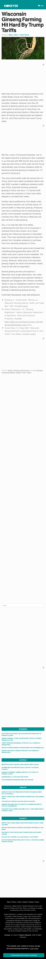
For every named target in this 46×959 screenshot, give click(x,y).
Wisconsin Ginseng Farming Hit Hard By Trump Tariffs (23, 22)
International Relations (8, 372)
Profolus (31, 902)
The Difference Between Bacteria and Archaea (17, 780)
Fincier (37, 902)
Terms (20, 902)
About (9, 902)
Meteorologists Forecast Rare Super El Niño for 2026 (20, 764)
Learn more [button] (34, 948)
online (25, 306)
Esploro (25, 902)
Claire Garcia (24, 35)
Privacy (14, 902)
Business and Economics (21, 370)
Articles (10, 370)
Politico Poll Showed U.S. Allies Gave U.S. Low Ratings (20, 837)
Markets (18, 372)
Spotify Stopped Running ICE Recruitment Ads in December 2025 (23, 747)
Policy (24, 372)
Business (40, 370)
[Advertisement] (23, 395)
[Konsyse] (11, 6)
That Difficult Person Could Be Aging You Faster (18, 801)
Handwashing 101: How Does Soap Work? (15, 777)
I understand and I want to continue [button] (24, 955)
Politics (29, 372)
